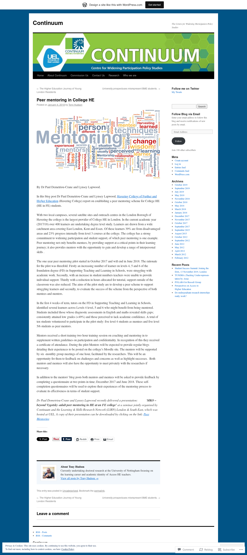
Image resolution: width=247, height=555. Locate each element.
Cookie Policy (67, 549)
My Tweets (177, 91)
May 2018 (179, 205)
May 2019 (179, 195)
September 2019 (182, 188)
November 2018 (182, 198)
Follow (178, 141)
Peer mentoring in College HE (65, 100)
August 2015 (181, 233)
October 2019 (181, 184)
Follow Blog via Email (186, 114)
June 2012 (179, 243)
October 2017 (181, 222)
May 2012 (179, 247)
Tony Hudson (75, 104)
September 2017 (182, 226)
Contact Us (98, 75)
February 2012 (181, 257)
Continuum (48, 22)
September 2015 (182, 229)
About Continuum (57, 75)
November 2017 (182, 219)
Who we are (129, 75)
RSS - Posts (41, 532)
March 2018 (180, 209)
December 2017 (182, 216)
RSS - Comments (44, 535)
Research (114, 75)
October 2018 (181, 202)
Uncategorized (70, 490)
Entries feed (180, 167)
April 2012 (180, 250)
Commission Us (79, 75)
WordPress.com (182, 174)
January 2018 (181, 212)
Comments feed (182, 170)
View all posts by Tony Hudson (79, 478)
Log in (178, 163)
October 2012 (181, 236)
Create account (181, 160)
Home (40, 75)
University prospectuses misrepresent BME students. (131, 88)
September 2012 (182, 240)
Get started (154, 4)
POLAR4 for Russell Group (188, 282)
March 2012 (180, 254)
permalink (99, 490)
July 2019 (179, 191)
